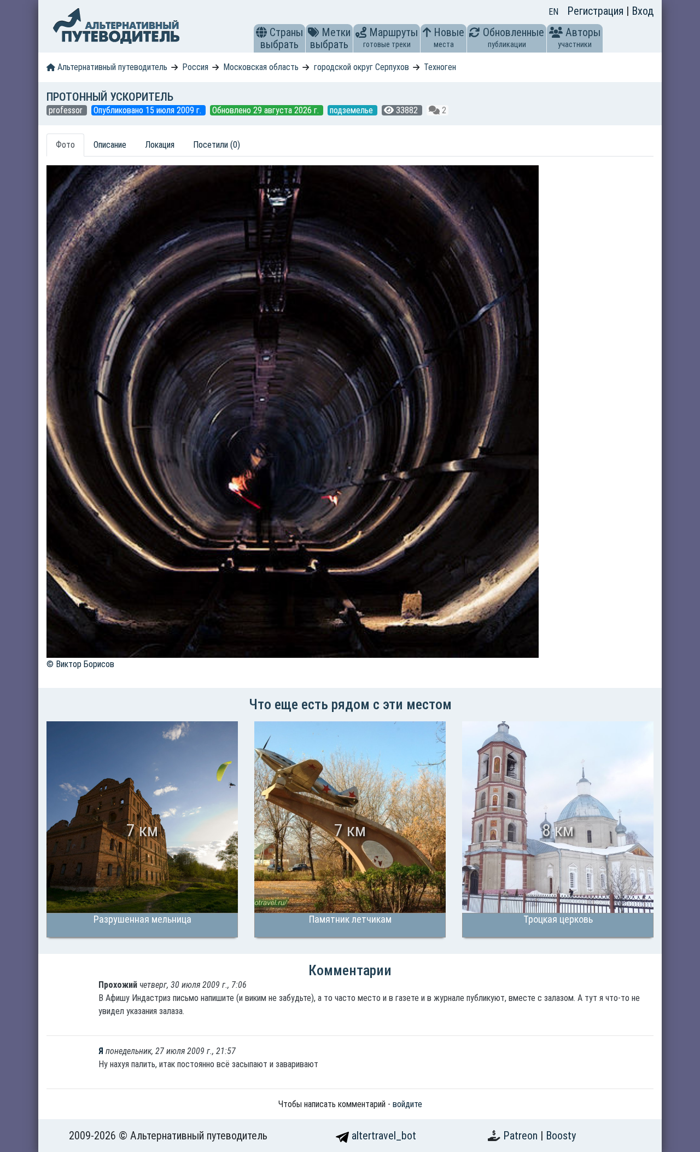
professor (67, 110)
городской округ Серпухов (361, 67)
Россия (195, 67)
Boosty (561, 1135)
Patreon (521, 1135)
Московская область (261, 67)
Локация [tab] (159, 145)
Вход (643, 11)
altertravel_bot (382, 1135)
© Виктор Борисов (80, 664)
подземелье (352, 110)
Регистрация (596, 11)
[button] (261, 32)
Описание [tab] (110, 145)
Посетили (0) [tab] (216, 145)
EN (553, 12)
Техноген (440, 67)
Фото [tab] (65, 145)
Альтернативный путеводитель (111, 67)
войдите (407, 1104)
